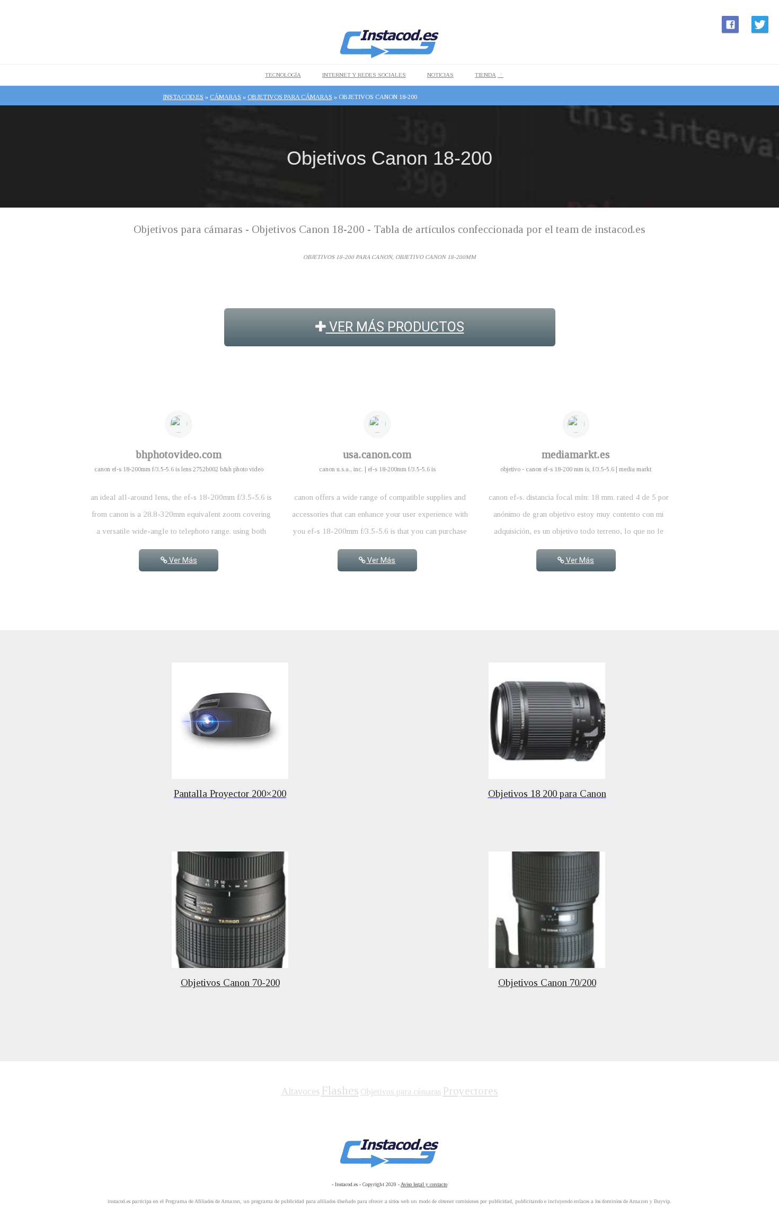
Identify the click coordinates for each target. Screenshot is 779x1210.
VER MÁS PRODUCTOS (395, 327)
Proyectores (470, 1090)
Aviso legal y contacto (424, 1184)
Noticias (440, 74)
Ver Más (182, 560)
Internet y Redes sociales (364, 74)
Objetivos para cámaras (400, 1091)
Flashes (340, 1090)
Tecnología (283, 74)
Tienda (485, 74)
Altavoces (300, 1091)
